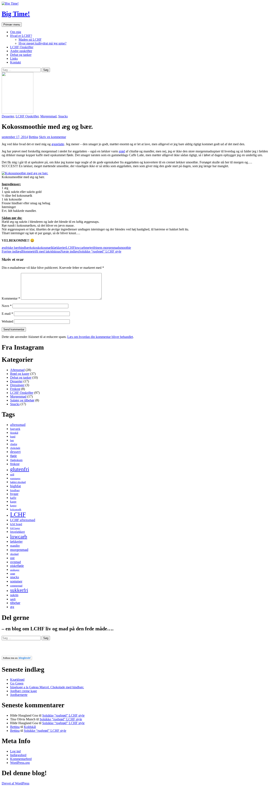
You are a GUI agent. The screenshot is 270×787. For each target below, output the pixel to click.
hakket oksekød (18, 482)
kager (13, 505)
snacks (14, 577)
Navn (7, 306)
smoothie (125, 247)
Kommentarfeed (21, 759)
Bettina (33, 137)
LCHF (70, 247)
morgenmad (19, 550)
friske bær (12, 247)
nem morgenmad (108, 247)
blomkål (14, 432)
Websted (7, 321)
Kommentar (11, 298)
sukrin (14, 595)
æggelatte (57, 144)
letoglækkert (17, 531)
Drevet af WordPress (15, 783)
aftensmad (18, 425)
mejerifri (91, 247)
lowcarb (80, 247)
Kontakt (15, 62)
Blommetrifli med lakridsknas (31, 251)
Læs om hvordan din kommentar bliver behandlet (100, 337)
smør (12, 573)
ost (12, 558)
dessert (15, 452)
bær (12, 440)
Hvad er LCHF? (21, 36)
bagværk (15, 428)
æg (4, 247)
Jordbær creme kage (23, 691)
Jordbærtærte (18, 695)
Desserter (8, 116)
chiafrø (13, 444)
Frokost (15, 389)
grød (122, 151)
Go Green (16, 683)
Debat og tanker (20, 55)
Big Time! (16, 13)
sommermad (16, 585)
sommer (16, 581)
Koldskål (30, 727)
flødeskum (16, 460)
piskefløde (17, 566)
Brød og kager (19, 373)
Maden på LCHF (30, 39)
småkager (14, 570)
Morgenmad (48, 116)
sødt (13, 599)
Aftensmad (17, 370)
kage (13, 501)
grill (12, 474)
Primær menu (11, 24)
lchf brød (16, 524)
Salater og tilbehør (22, 400)
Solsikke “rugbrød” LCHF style (91, 251)
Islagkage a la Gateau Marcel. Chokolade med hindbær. (47, 687)
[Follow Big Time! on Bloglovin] (17, 659)
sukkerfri (19, 590)
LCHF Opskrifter (21, 47)
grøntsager (15, 478)
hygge (14, 494)
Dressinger (17, 385)
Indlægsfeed (18, 755)
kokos (34, 247)
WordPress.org (20, 762)
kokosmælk (45, 247)
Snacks (63, 116)
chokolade (15, 448)
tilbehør (15, 603)
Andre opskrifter (21, 51)
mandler (15, 545)
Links (14, 58)
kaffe (13, 497)
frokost (14, 464)
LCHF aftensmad (22, 520)
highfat (15, 486)
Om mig (15, 32)
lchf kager (15, 528)
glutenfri (19, 469)
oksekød (14, 554)
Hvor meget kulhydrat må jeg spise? (42, 43)
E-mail (7, 313)
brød (12, 436)
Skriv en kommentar (52, 137)
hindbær (24, 247)
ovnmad (15, 562)
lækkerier (59, 247)
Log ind (15, 751)
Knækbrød (17, 679)
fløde (13, 456)
